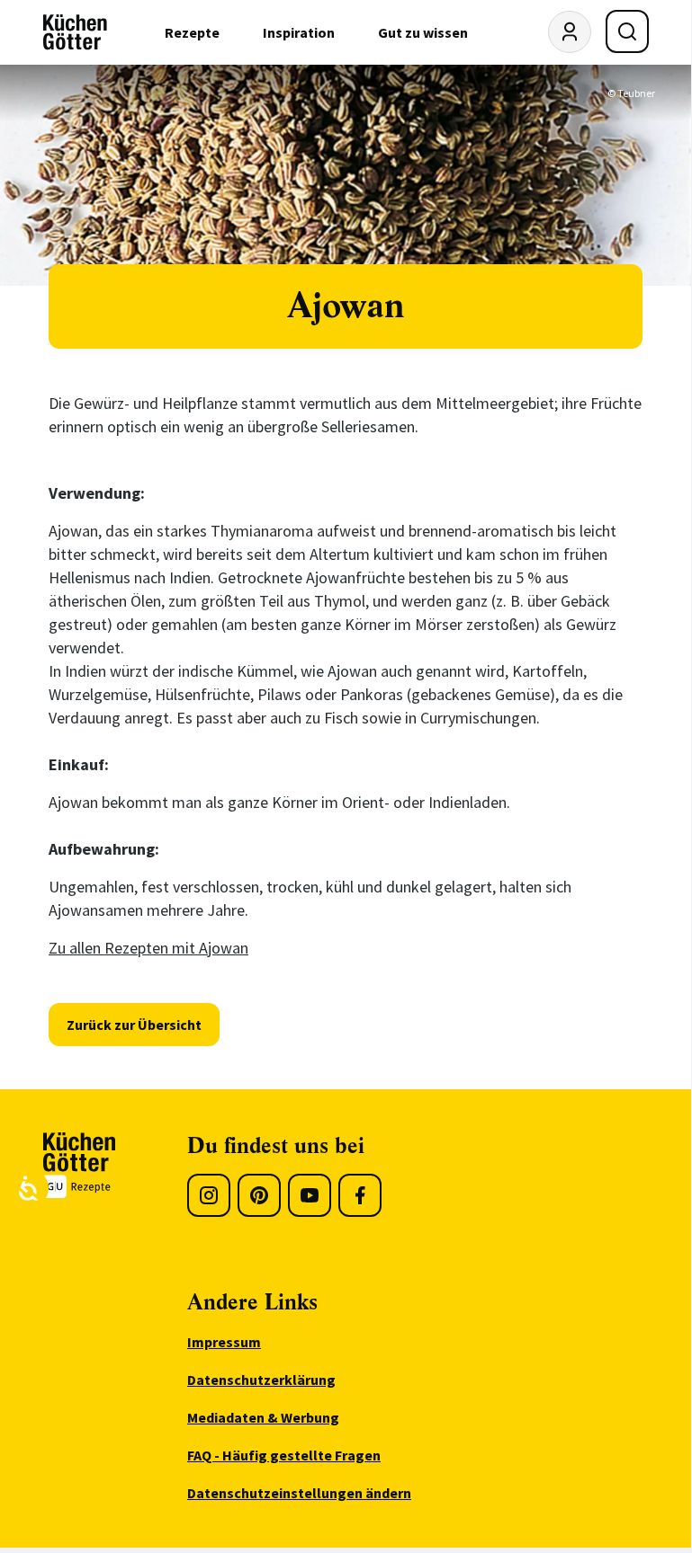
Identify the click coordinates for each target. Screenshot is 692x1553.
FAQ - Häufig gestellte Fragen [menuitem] (284, 1455)
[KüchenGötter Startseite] (75, 32)
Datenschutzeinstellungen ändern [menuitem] (299, 1493)
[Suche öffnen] (627, 31)
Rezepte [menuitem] (192, 32)
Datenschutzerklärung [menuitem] (261, 1380)
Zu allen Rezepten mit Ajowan (148, 947)
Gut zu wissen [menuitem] (423, 32)
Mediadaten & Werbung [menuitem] (263, 1417)
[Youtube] (309, 1195)
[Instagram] (208, 1195)
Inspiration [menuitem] (299, 32)
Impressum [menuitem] (224, 1342)
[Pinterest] (259, 1195)
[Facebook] (360, 1195)
